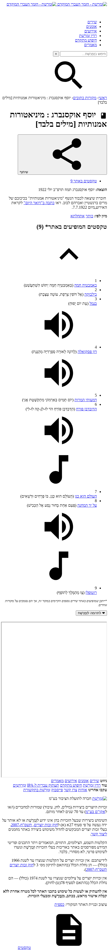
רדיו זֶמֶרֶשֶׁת (92, 785)
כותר (89, 216)
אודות (82, 790)
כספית (59, 904)
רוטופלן (91, 592)
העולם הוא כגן (86, 496)
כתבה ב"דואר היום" (39, 203)
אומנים (91, 26)
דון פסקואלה (87, 351)
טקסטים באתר (83, 181)
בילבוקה (90, 294)
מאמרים (90, 45)
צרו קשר (70, 790)
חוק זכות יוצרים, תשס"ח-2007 (34, 825)
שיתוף (24, 172)
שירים (92, 22)
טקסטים (24, 947)
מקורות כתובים (84, 98)
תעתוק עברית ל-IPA (43, 785)
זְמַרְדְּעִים (19, 785)
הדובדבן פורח (86, 409)
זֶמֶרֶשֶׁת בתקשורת (36, 790)
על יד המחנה (87, 505)
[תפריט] (102, 11)
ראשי (103, 98)
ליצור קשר (99, 834)
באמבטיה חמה (85, 285)
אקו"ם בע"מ (95, 811)
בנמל (93, 303)
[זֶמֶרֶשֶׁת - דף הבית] (99, 798)
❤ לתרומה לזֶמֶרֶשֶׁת (91, 613)
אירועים (90, 31)
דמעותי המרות (86, 400)
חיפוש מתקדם (86, 40)
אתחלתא (77, 216)
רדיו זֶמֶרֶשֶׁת (88, 35)
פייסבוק (57, 790)
